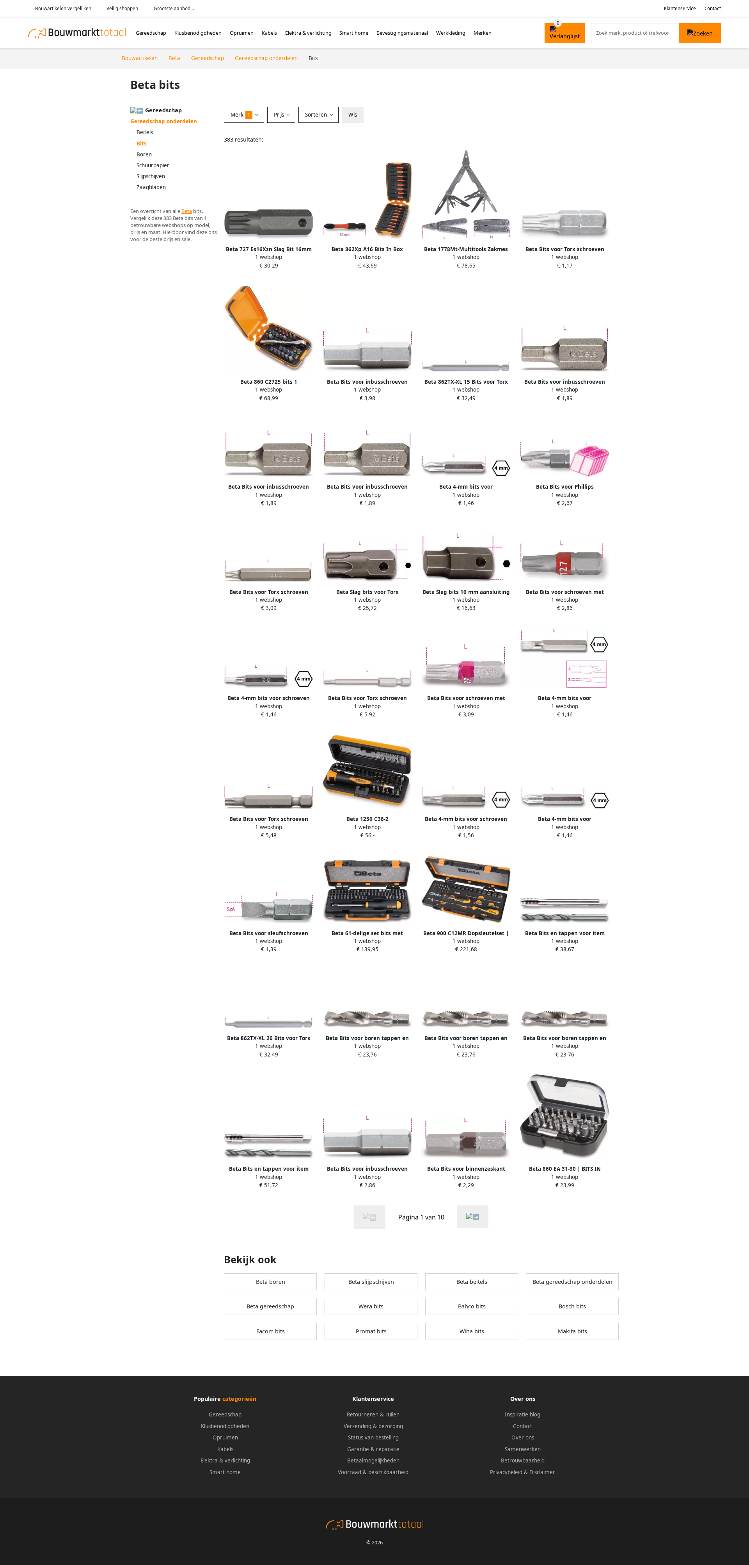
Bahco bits (472, 1306)
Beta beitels (471, 1281)
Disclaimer (542, 1472)
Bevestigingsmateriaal (402, 32)
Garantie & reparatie (373, 1449)
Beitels (145, 132)
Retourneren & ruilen (373, 1414)
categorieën (239, 1398)
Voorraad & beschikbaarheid (373, 1472)
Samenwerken (523, 1449)
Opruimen (242, 32)
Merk (240, 114)
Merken (483, 32)
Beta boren (270, 1281)
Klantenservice (680, 8)
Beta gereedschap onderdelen (572, 1281)
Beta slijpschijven (371, 1281)
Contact (713, 8)
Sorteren (316, 114)
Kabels (269, 32)
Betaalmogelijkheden (373, 1460)
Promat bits (371, 1331)
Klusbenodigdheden (198, 32)
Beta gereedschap (270, 1306)
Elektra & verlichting (308, 32)
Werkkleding (450, 32)
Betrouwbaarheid (523, 1460)
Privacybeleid (506, 1472)
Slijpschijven (151, 176)
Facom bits (270, 1331)
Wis (352, 114)
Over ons (522, 1437)
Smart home (353, 32)
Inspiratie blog (522, 1414)
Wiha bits (472, 1331)
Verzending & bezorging (373, 1426)
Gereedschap (151, 32)
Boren (144, 154)
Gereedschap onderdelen (163, 121)
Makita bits (572, 1331)
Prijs (280, 114)
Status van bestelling (373, 1437)
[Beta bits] (472, 1216)
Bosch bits (572, 1306)
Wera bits (371, 1306)
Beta (186, 210)
